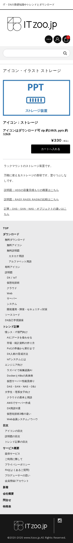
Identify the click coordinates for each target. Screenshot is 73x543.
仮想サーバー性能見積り (21, 381)
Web (9, 293)
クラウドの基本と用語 (19, 397)
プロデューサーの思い (17, 475)
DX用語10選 (13, 408)
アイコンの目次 (14, 430)
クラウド (12, 288)
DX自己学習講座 (14, 320)
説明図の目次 (12, 436)
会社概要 (8, 493)
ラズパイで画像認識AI (19, 370)
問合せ (7, 500)
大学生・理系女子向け (17, 392)
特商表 (7, 506)
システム (12, 303)
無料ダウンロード (15, 239)
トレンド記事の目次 (16, 441)
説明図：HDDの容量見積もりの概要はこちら (31, 190)
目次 (5, 425)
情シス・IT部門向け (16, 332)
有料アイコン (12, 266)
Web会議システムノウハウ (22, 419)
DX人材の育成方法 (17, 353)
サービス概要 (11, 448)
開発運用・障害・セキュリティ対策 (27, 309)
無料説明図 (13, 250)
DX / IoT (12, 277)
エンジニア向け (14, 364)
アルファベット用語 (20, 261)
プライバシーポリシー (17, 464)
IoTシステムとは (16, 359)
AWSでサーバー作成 (18, 402)
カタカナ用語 (16, 256)
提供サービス (12, 453)
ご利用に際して (14, 459)
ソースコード (12, 314)
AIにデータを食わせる (19, 337)
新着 (5, 487)
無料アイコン (14, 245)
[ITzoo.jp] (32, 24)
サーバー (12, 298)
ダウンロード (11, 234)
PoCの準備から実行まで (21, 348)
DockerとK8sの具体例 (20, 375)
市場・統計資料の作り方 (21, 343)
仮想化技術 (13, 282)
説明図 (8, 272)
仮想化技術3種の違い (19, 413)
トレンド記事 (11, 326)
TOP (6, 228)
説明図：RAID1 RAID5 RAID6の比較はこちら (31, 199)
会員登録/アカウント (17, 480)
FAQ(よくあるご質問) (17, 470)
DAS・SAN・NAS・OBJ (21, 386)
